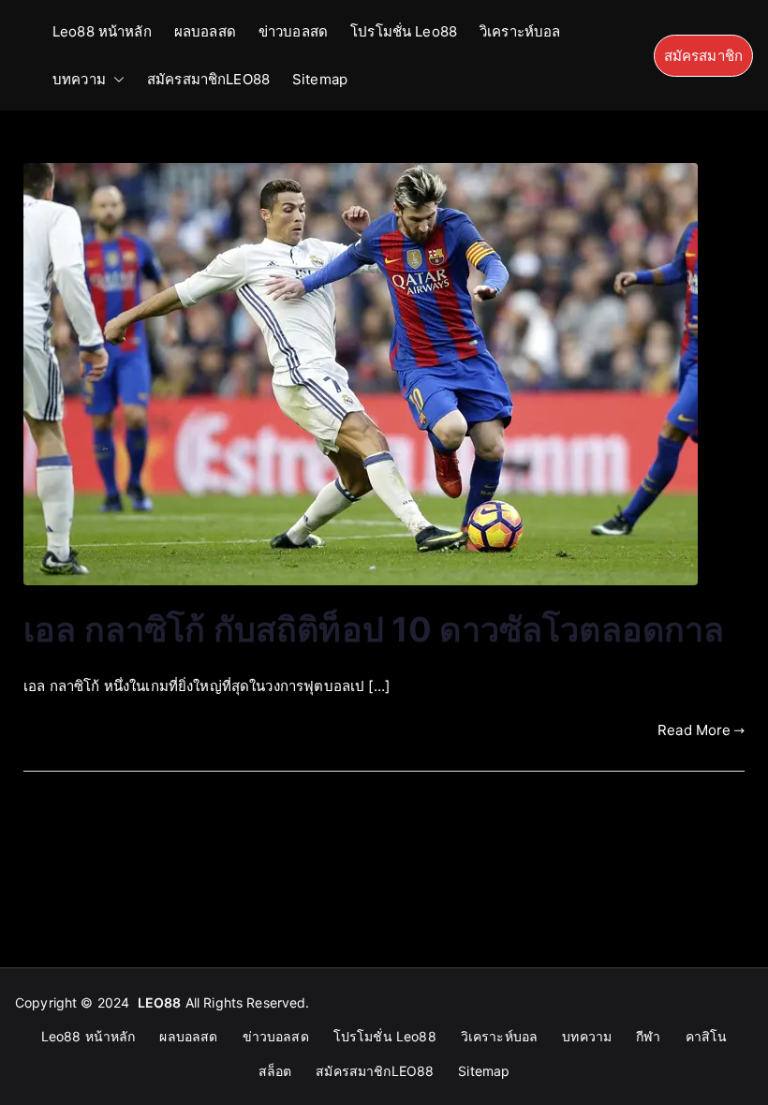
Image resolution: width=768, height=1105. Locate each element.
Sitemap (319, 79)
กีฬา (648, 1036)
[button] (115, 79)
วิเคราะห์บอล (520, 31)
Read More (694, 730)
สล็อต (275, 1071)
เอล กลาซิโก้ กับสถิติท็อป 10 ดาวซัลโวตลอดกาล (374, 629)
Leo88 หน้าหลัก (102, 31)
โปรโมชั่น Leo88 (403, 31)
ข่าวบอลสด (293, 31)
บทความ (79, 79)
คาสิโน (707, 1036)
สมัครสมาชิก (703, 56)
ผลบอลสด (205, 31)
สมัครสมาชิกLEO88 (208, 79)
